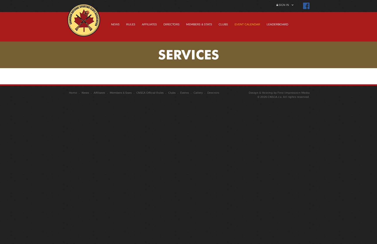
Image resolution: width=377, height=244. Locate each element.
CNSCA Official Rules (150, 92)
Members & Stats (199, 24)
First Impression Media (294, 92)
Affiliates (149, 24)
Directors (171, 24)
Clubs (223, 24)
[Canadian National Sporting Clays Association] (83, 23)
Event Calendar (247, 24)
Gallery (198, 92)
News (115, 24)
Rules (130, 24)
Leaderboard (277, 24)
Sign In (283, 5)
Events (184, 92)
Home (73, 92)
